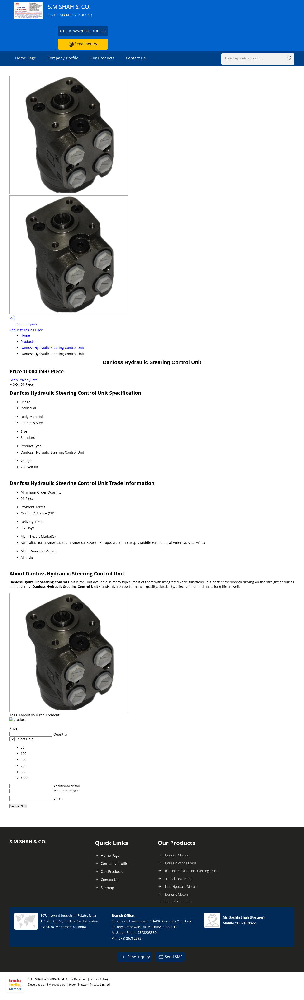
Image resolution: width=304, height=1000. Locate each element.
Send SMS (173, 956)
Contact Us (136, 58)
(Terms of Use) (98, 979)
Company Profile (63, 58)
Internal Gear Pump (177, 878)
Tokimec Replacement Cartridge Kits (190, 871)
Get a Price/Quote (24, 380)
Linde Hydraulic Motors (180, 886)
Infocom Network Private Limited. (88, 984)
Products (28, 341)
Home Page (25, 58)
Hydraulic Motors (176, 855)
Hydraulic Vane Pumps (179, 863)
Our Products (102, 58)
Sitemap (107, 887)
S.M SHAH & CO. (70, 10)
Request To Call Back (26, 330)
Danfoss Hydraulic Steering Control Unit (52, 347)
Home (25, 335)
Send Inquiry (85, 43)
